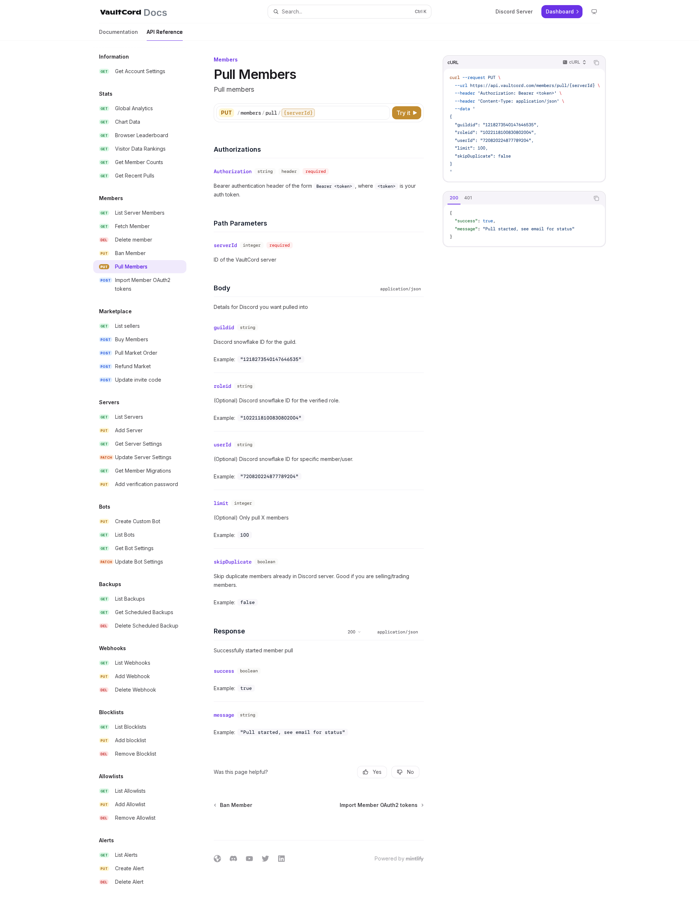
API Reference (165, 32)
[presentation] (145, 472)
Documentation (118, 32)
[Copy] (383, 113)
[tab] (454, 198)
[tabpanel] (524, 225)
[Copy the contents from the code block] (596, 62)
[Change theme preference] (594, 11)
